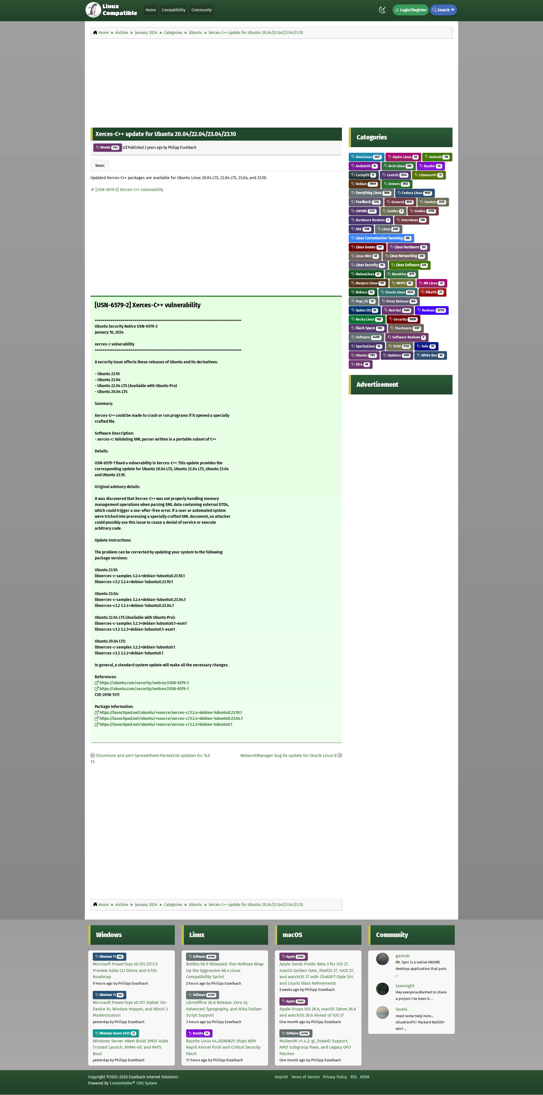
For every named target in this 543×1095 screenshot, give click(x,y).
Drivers (398, 184)
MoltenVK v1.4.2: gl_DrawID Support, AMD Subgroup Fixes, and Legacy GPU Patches (315, 1047)
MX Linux (433, 283)
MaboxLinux (367, 274)
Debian (365, 184)
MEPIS (403, 283)
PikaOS (433, 292)
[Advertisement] (271, 81)
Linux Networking (406, 256)
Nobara (364, 292)
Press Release (400, 301)
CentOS (396, 175)
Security (404, 319)
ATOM (364, 1076)
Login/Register (412, 9)
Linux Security (369, 265)
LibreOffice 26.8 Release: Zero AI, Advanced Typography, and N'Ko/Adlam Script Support (224, 1009)
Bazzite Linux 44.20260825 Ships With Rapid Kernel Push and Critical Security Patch (223, 1047)
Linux (389, 229)
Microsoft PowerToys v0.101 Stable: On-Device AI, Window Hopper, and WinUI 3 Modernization (130, 1009)
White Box (431, 355)
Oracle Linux (399, 292)
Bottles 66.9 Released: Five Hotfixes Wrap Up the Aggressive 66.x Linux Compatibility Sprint (225, 970)
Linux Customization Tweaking (382, 238)
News (99, 165)
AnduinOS (365, 166)
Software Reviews (407, 337)
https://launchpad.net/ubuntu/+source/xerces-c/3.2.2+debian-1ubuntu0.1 (166, 724)
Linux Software (410, 265)
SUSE (400, 346)
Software (367, 337)
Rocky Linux (368, 319)
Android (438, 157)
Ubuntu (108, 147)
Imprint (281, 1076)
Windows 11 (110, 957)
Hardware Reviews (372, 220)
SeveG (401, 1009)
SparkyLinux (367, 346)
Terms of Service (305, 1076)
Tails (427, 346)
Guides (394, 211)
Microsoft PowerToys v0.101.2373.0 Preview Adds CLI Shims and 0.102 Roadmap (125, 970)
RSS (353, 1076)
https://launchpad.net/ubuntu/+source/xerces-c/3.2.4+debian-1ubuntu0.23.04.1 (171, 718)
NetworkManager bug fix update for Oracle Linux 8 (288, 755)
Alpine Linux (404, 157)
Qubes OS (365, 310)
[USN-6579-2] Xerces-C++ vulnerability (129, 189)
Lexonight (405, 985)
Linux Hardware (410, 247)
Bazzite (431, 166)
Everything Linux (372, 193)
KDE (362, 229)
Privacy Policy (335, 1076)
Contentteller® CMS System (133, 1083)
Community (201, 9)
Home (151, 9)
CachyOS (364, 175)
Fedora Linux (415, 193)
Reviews (432, 310)
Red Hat (399, 310)
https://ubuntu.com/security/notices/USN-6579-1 (144, 688)
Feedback (367, 202)
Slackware (406, 328)
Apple (294, 957)
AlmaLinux (367, 157)
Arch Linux (399, 166)
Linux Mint (366, 256)
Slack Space (368, 328)
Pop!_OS (364, 301)
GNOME (365, 211)
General (401, 202)
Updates (398, 355)
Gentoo (434, 202)
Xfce (361, 364)
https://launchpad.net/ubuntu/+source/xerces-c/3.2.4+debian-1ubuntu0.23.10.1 (171, 712)
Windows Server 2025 (117, 1033)
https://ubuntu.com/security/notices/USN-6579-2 (144, 682)
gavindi (403, 955)
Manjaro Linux (369, 283)
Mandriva (402, 274)
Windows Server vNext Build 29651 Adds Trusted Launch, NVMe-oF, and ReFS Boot (130, 1047)
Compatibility (174, 9)
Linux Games (368, 247)
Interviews (412, 220)
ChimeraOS (429, 175)
